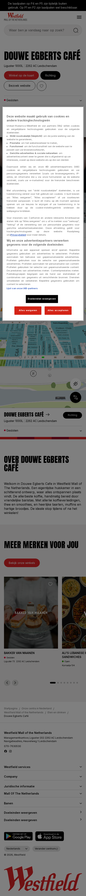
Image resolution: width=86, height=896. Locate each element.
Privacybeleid (18, 235)
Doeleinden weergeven (42, 299)
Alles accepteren (58, 310)
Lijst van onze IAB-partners (22, 288)
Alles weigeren (28, 310)
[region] (43, 213)
